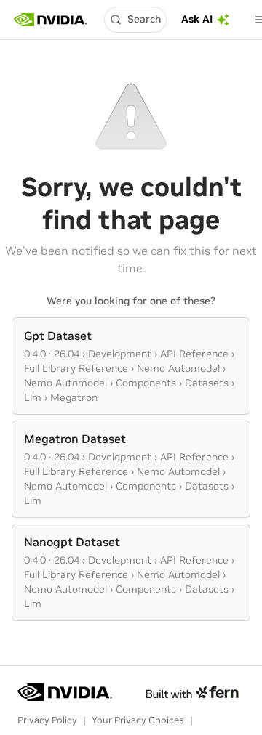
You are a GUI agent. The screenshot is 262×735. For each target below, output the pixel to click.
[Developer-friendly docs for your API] (192, 692)
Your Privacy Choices (138, 720)
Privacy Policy (47, 720)
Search (144, 18)
